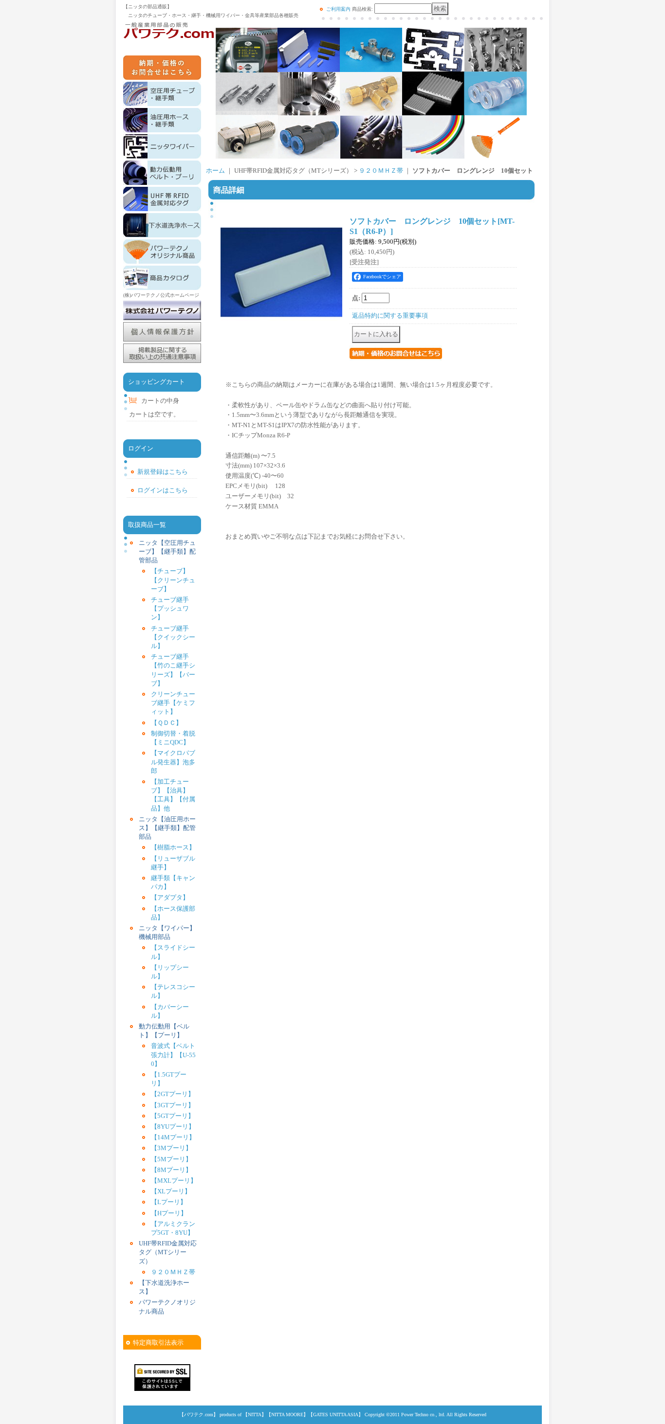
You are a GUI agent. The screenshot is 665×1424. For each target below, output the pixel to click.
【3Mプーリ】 (171, 1148)
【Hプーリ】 (169, 1213)
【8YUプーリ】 (173, 1126)
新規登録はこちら (162, 471)
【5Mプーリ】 (171, 1159)
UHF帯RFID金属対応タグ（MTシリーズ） (168, 1252)
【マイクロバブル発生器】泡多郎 (173, 761)
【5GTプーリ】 (172, 1115)
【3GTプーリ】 (172, 1105)
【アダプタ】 (170, 897)
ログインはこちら (162, 490)
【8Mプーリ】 (171, 1169)
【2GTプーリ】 (172, 1094)
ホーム (215, 170)
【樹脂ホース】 (173, 847)
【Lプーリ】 (168, 1202)
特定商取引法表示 (158, 1342)
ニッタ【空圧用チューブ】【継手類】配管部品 (167, 551)
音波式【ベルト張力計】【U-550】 (173, 1054)
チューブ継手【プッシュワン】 (170, 608)
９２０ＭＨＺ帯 (173, 1272)
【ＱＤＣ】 (166, 722)
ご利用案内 (338, 9)
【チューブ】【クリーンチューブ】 (173, 579)
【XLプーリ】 (171, 1191)
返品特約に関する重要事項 (390, 315)
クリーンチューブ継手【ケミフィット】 (173, 702)
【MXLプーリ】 (174, 1180)
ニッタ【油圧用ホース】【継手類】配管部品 (167, 827)
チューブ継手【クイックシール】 (173, 637)
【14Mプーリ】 (173, 1137)
